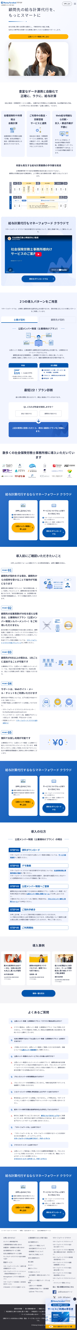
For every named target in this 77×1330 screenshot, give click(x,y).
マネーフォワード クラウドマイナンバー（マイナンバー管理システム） (64, 1280)
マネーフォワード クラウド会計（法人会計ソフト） (62, 1246)
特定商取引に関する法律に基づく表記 (17, 1311)
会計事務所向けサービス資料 (11, 1250)
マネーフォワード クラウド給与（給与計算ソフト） (62, 1269)
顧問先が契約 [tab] (57, 319)
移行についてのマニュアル (50, 1115)
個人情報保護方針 (30, 1308)
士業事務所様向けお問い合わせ (12, 1244)
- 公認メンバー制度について (36, 1245)
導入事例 (30, 1262)
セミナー (30, 1265)
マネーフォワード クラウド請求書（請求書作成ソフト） (63, 1258)
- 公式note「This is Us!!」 (36, 1291)
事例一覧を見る (38, 993)
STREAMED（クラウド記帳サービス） (14, 1287)
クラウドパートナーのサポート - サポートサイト (30, 1159)
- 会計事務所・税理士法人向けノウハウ (39, 1276)
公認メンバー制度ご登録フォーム (38, 894)
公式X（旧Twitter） (64, 1297)
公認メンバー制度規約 (29, 1050)
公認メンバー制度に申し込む (38, 36)
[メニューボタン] (75, 4)
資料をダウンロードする (38, 279)
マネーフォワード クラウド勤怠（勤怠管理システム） (62, 1274)
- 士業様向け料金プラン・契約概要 (38, 1288)
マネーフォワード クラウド (10, 1230)
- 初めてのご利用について (35, 1254)
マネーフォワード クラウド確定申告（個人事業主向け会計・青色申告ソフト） (64, 1252)
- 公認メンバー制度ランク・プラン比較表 (39, 1281)
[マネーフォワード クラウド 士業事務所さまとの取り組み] (11, 4)
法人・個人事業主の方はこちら (63, 1287)
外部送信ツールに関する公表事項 (41, 1311)
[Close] (74, 1299)
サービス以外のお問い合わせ (29, 1314)
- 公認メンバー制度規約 (35, 1285)
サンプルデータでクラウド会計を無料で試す (14, 1258)
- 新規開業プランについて (35, 1251)
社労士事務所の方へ (34, 1258)
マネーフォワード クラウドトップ (63, 1241)
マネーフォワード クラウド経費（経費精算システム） (62, 1264)
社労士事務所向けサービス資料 (12, 1253)
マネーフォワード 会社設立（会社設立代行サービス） (14, 1283)
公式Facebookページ (65, 1292)
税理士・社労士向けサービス (27, 1230)
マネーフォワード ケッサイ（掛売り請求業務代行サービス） (14, 1267)
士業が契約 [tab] (19, 319)
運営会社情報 (18, 1308)
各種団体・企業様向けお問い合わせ (13, 1247)
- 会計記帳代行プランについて (37, 1248)
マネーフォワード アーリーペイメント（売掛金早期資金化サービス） (14, 1272)
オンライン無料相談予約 (10, 1241)
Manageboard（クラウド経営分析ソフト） (14, 1278)
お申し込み (67, 4)
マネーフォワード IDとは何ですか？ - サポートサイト (32, 1138)
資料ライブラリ (32, 1268)
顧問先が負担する (51, 413)
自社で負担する (26, 413)
